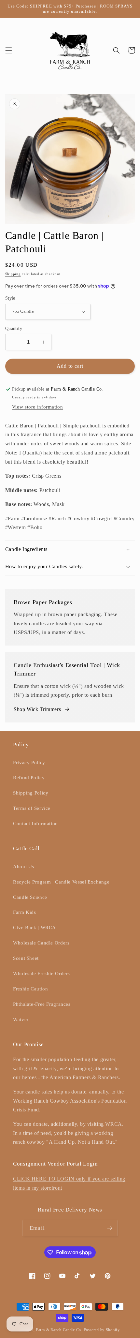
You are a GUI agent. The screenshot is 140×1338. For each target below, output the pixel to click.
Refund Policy (29, 777)
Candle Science (30, 897)
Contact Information (35, 823)
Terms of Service (31, 808)
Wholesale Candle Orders (41, 942)
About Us (23, 866)
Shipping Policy (30, 792)
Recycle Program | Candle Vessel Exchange (61, 882)
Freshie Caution (30, 988)
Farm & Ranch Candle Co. (59, 1330)
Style (10, 298)
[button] (8, 50)
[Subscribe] (109, 1228)
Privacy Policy (29, 762)
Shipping (13, 274)
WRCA (113, 1124)
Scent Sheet (26, 958)
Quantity (13, 328)
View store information (37, 406)
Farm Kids (24, 912)
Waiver (21, 1019)
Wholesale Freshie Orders (41, 973)
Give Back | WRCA (34, 927)
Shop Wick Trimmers (37, 709)
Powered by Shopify (102, 1330)
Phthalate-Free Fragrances (42, 1004)
